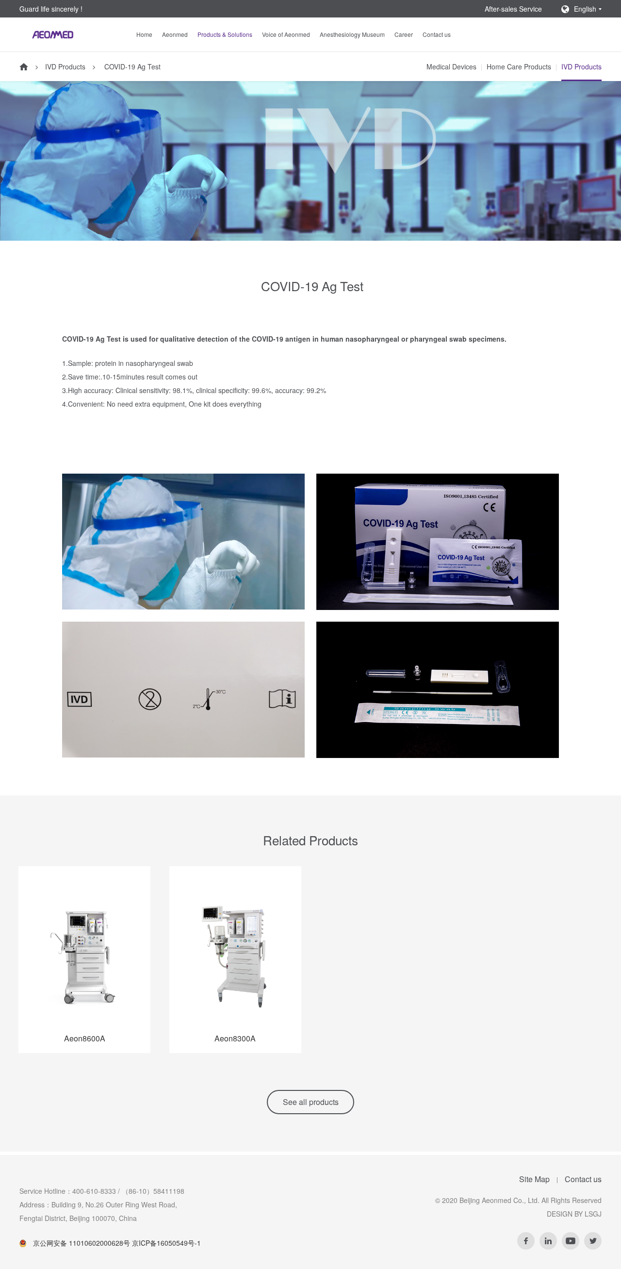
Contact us (437, 34)
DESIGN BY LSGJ (574, 1214)
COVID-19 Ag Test (131, 66)
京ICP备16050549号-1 (166, 1243)
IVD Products (65, 66)
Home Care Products (519, 66)
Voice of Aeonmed (286, 34)
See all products (311, 1101)
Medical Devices (451, 66)
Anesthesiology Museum (352, 34)
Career (403, 34)
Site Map (534, 1179)
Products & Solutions (224, 34)
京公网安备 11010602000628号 (81, 1243)
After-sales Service (513, 9)
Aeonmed (175, 34)
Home (144, 34)
